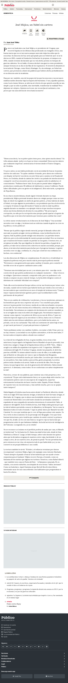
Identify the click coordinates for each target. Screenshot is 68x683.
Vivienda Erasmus (30, 1)
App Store (50, 676)
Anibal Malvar (13, 606)
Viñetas (61, 13)
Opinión (12, 9)
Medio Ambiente (47, 9)
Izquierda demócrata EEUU (41, 1)
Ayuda (5, 637)
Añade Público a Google (56, 39)
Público (8, 618)
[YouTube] (27, 646)
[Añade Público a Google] (3, 646)
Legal (3, 664)
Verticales (4, 656)
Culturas (63, 9)
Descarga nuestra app (8, 671)
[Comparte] (25, 31)
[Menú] (2, 5)
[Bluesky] (19, 646)
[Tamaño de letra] (37, 31)
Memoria (56, 9)
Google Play (18, 676)
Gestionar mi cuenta (9, 625)
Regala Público (8, 632)
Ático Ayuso (12, 1)
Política (5, 9)
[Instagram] (23, 646)
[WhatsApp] (42, 646)
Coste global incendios (20, 1)
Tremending (19, 9)
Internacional (28, 9)
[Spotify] (38, 646)
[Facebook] (11, 646)
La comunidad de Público (11, 634)
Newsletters (7, 627)
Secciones (4, 653)
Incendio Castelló (61, 1)
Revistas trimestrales (8, 658)
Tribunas (55, 13)
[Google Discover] (7, 646)
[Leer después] (31, 31)
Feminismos (37, 9)
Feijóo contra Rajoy (14, 604)
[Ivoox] (46, 646)
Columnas (48, 13)
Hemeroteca (8, 13)
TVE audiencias (52, 1)
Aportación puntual (9, 630)
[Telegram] (34, 646)
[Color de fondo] (43, 31)
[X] (15, 646)
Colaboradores (6, 661)
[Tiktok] (31, 646)
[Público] (31, 5)
